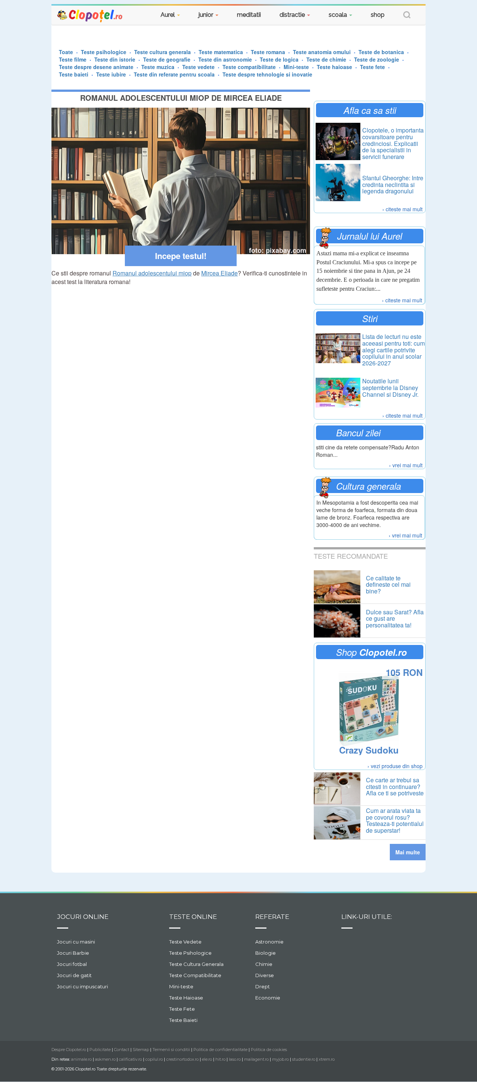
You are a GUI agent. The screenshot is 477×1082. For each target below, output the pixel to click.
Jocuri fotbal (72, 964)
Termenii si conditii (171, 1049)
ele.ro (207, 1059)
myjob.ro (280, 1059)
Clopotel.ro (90, 15)
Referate (272, 916)
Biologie (265, 953)
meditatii (249, 14)
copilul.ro (154, 1059)
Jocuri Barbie (73, 953)
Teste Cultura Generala (196, 964)
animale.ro (81, 1059)
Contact (121, 1049)
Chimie (263, 964)
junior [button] (207, 14)
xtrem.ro (327, 1059)
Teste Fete (182, 1009)
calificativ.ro (130, 1059)
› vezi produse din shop (395, 766)
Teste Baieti (183, 1020)
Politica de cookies (269, 1049)
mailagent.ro (256, 1059)
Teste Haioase (186, 998)
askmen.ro (105, 1059)
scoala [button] (338, 14)
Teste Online (193, 916)
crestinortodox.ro (182, 1059)
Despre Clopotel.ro (68, 1049)
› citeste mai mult (402, 209)
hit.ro (220, 1059)
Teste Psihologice (190, 953)
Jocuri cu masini (76, 942)
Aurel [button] (168, 14)
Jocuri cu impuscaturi (82, 986)
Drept (262, 986)
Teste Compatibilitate (195, 975)
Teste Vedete (185, 942)
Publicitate (100, 1049)
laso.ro (235, 1059)
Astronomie (269, 942)
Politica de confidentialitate (220, 1049)
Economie (267, 998)
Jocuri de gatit (74, 975)
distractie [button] (292, 14)
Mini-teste (181, 986)
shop (378, 14)
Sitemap (141, 1049)
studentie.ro (303, 1059)
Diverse (264, 975)
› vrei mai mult (406, 465)
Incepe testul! (180, 256)
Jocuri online (82, 916)
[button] (407, 16)
